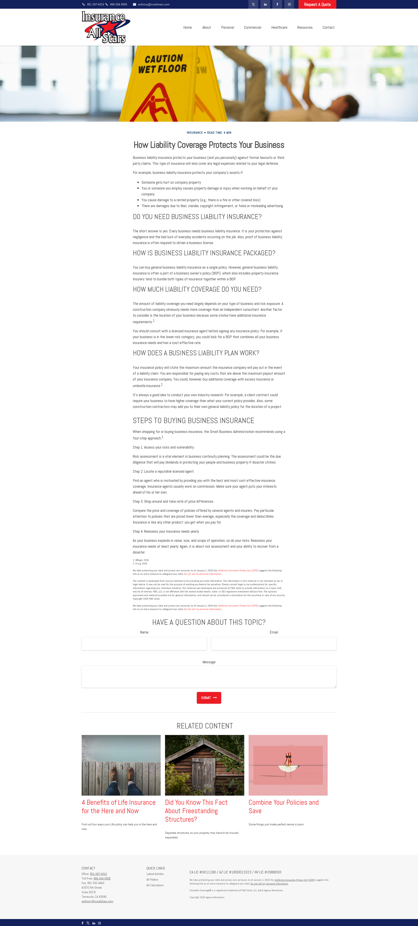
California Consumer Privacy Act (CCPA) (238, 570)
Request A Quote (317, 4)
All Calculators (155, 885)
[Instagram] (289, 4)
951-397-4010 (96, 4)
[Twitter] (253, 4)
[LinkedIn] (265, 4)
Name (144, 632)
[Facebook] (277, 4)
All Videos (152, 879)
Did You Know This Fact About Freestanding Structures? (196, 811)
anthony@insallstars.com (154, 4)
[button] (187, 27)
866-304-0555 (118, 4)
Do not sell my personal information (202, 573)
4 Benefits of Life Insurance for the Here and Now (119, 806)
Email (274, 632)
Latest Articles (155, 874)
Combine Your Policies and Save (284, 806)
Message (209, 661)
